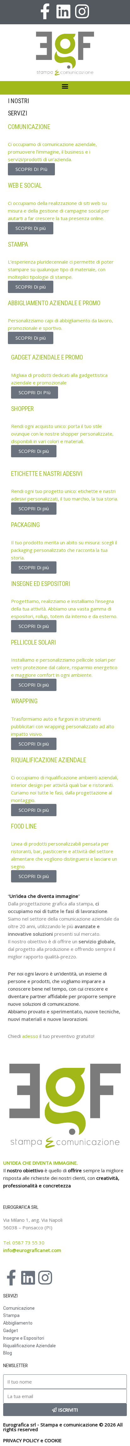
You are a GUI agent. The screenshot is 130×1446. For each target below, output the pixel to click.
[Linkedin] (63, 11)
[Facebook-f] (45, 11)
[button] (65, 86)
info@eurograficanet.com (32, 1250)
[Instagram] (82, 11)
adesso (30, 1036)
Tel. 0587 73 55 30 (23, 1242)
